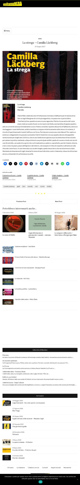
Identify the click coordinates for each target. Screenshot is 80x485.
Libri (23, 186)
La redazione (21, 467)
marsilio (30, 186)
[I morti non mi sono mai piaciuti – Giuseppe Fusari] (7, 271)
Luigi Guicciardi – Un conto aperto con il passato (28, 403)
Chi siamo (10, 467)
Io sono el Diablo (8, 235)
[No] (77, 479)
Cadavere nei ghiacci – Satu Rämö (25, 246)
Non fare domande (18, 458)
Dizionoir (15, 434)
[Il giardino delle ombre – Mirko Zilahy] (7, 302)
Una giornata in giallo (19, 426)
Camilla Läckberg (9, 186)
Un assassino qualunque (9, 361)
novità (42, 186)
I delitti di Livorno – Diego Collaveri (13, 382)
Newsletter (67, 467)
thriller (49, 186)
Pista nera (5, 355)
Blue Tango (16, 411)
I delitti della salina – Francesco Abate (13, 371)
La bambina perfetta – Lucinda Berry (26, 289)
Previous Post (21, 201)
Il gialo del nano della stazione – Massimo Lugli (27, 419)
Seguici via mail (56, 467)
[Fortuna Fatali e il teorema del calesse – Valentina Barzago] (7, 260)
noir (36, 186)
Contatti (45, 467)
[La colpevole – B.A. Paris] (7, 281)
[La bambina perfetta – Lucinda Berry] (7, 292)
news (40, 38)
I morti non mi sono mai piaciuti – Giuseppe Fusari (30, 268)
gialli (18, 186)
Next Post (58, 201)
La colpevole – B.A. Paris (22, 278)
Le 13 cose (5, 366)
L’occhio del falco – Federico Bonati (24, 450)
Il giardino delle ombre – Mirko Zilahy (26, 299)
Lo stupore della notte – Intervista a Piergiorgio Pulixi (66, 234)
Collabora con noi (33, 467)
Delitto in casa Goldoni (9, 377)
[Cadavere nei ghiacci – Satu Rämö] (7, 249)
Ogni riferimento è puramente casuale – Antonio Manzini (40, 235)
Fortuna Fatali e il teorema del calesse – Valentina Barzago (32, 257)
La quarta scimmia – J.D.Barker (22, 442)
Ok (40, 482)
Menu (7, 31)
